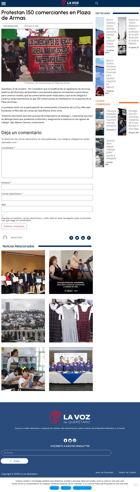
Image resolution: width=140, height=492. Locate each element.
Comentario (8, 148)
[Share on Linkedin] (83, 238)
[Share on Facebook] (71, 238)
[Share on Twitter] (77, 238)
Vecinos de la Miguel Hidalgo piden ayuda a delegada (111, 149)
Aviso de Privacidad (104, 472)
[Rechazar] (135, 484)
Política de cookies (82, 488)
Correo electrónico (12, 194)
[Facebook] (65, 440)
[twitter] (70, 440)
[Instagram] (74, 440)
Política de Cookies (127, 472)
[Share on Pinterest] (89, 238)
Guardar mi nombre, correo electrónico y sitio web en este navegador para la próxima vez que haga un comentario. (46, 219)
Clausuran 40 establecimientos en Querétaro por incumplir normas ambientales (115, 118)
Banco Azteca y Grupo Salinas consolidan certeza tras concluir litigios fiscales (112, 33)
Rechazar (66, 488)
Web (3, 205)
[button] (3, 3)
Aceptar (54, 488)
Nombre (6, 182)
